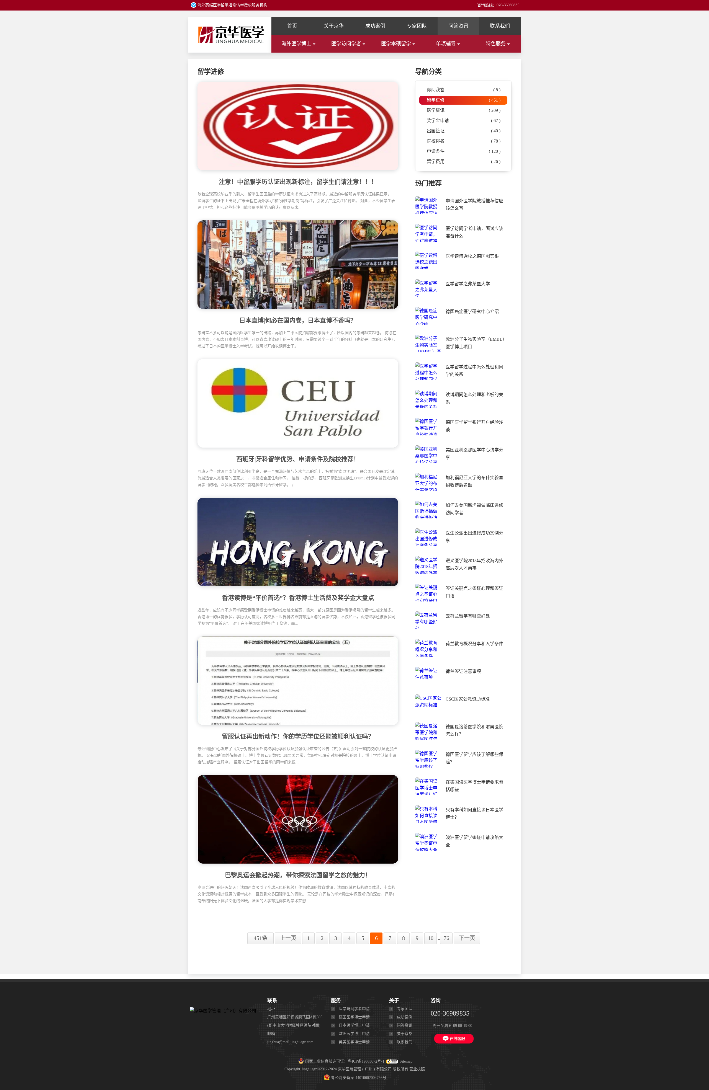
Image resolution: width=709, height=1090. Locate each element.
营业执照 (417, 1069)
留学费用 (463, 161)
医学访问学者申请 (354, 1009)
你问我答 (463, 89)
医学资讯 (463, 110)
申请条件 (463, 151)
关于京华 (334, 26)
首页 (292, 26)
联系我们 (500, 26)
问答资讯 (458, 26)
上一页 (288, 938)
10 (430, 938)
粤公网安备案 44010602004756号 (358, 1078)
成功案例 (375, 26)
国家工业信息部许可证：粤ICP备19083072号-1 (344, 1061)
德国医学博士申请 (354, 1017)
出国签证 (463, 130)
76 (446, 938)
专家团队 (417, 26)
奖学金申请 (463, 120)
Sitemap (406, 1061)
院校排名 (463, 141)
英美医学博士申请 (354, 1042)
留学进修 (463, 100)
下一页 (467, 938)
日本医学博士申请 (354, 1025)
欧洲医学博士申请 (354, 1034)
